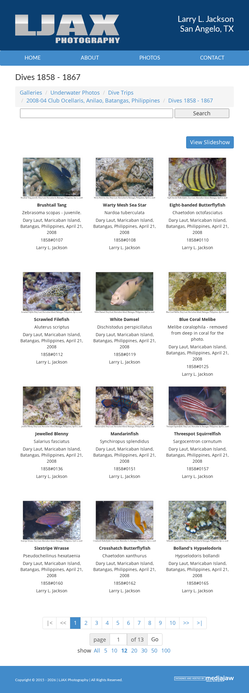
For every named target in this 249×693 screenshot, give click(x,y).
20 (134, 650)
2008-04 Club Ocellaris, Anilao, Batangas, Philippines (93, 100)
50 (154, 650)
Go (155, 639)
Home (33, 58)
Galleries (31, 92)
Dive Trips (121, 92)
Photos (149, 58)
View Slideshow (210, 142)
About (90, 58)
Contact (212, 58)
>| (200, 622)
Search (201, 113)
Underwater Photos (75, 92)
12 (124, 650)
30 (144, 650)
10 (172, 622)
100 (165, 650)
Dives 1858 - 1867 (190, 100)
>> (186, 622)
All (97, 650)
